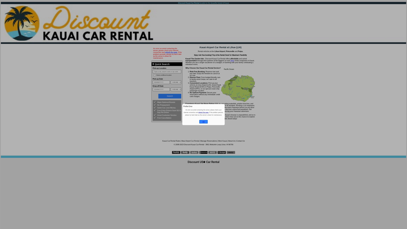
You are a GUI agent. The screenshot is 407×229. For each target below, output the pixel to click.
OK (203, 122)
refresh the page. (203, 112)
